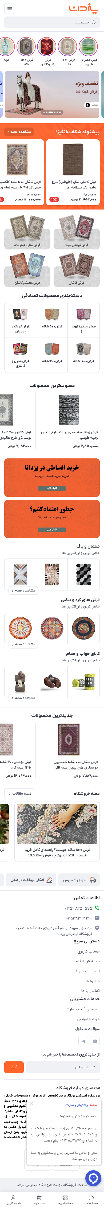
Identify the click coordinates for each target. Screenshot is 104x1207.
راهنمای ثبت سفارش (82, 1009)
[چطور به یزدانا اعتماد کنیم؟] (52, 519)
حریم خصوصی (88, 1019)
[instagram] (95, 1041)
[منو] (9, 8)
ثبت (14, 1067)
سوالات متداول (87, 1029)
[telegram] (83, 1041)
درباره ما (92, 981)
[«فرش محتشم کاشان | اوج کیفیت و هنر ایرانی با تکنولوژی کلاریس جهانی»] (27, 270)
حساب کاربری (89, 951)
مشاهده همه (21, 132)
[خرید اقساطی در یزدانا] (52, 477)
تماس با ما (90, 990)
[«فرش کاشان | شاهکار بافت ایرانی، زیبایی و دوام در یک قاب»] (77, 270)
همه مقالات (21, 793)
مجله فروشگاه (88, 961)
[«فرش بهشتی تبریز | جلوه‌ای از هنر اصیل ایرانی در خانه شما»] (77, 232)
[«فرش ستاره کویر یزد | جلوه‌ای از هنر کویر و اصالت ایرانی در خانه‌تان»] (27, 232)
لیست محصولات (86, 971)
